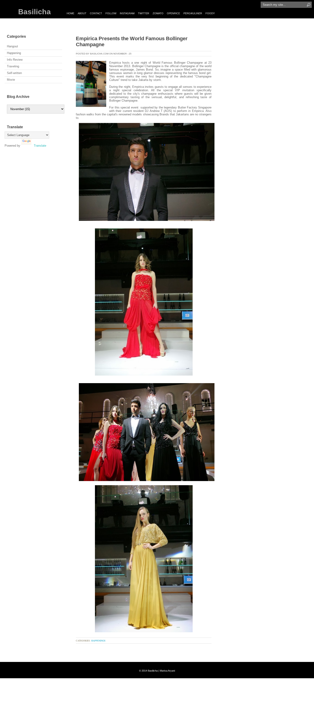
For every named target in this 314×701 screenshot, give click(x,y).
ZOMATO (158, 13)
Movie (11, 79)
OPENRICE (173, 13)
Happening (14, 53)
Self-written (14, 73)
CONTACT (96, 13)
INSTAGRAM (127, 13)
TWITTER (143, 13)
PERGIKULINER (192, 13)
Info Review (15, 59)
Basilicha (34, 12)
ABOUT (82, 13)
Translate (40, 145)
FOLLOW (111, 13)
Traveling (13, 66)
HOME (70, 13)
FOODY (210, 13)
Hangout (12, 46)
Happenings (98, 640)
